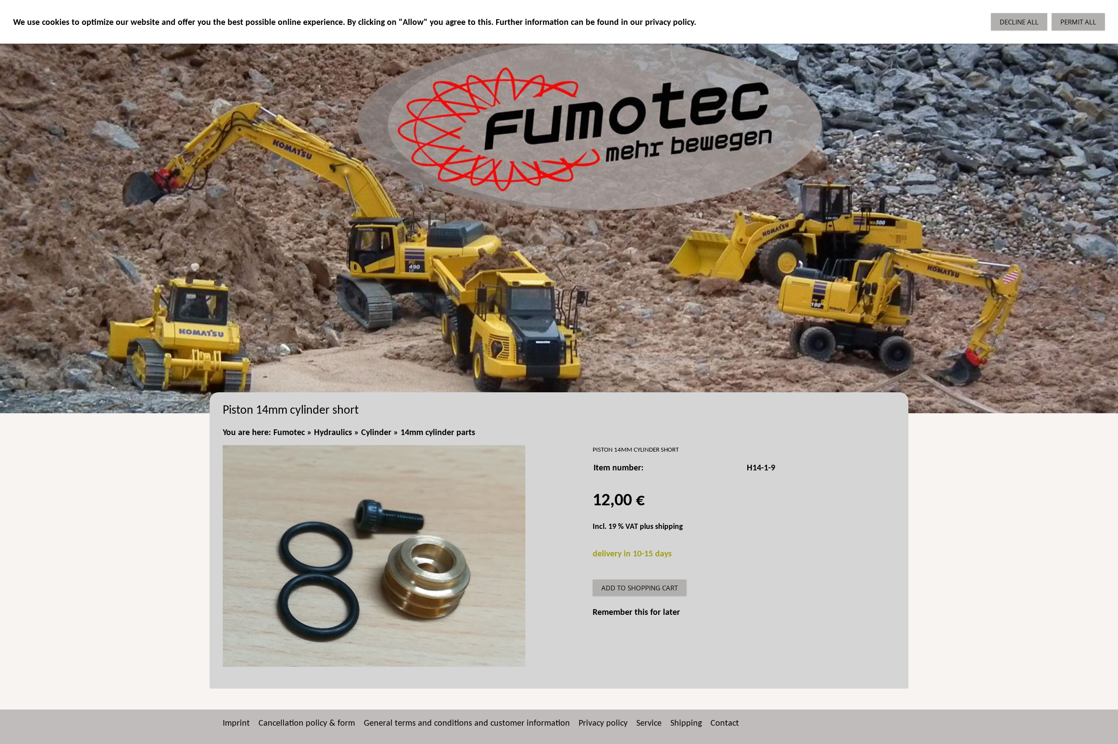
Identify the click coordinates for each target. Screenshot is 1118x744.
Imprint (236, 723)
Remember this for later (636, 612)
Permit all (1078, 21)
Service (649, 723)
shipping (669, 527)
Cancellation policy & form (307, 723)
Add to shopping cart (639, 587)
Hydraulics (333, 433)
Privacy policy (603, 723)
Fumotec (289, 433)
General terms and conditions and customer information (467, 723)
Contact (725, 723)
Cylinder (376, 433)
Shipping (686, 723)
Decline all (1019, 21)
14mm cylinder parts (437, 433)
